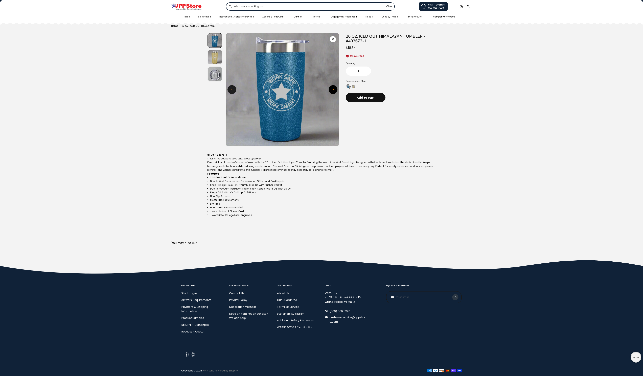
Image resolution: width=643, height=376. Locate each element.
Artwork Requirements (196, 300)
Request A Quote (192, 331)
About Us (283, 293)
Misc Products (415, 16)
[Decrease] (350, 71)
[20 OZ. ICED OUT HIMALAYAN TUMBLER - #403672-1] (333, 39)
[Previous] (231, 89)
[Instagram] (193, 354)
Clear (389, 6)
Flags (368, 16)
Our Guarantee (287, 300)
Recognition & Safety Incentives (235, 16)
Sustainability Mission (290, 314)
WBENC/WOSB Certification (295, 327)
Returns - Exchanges (195, 325)
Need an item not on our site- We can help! (248, 316)
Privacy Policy (238, 300)
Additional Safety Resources (295, 320)
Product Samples (192, 318)
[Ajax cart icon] (461, 6)
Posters (316, 16)
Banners (298, 16)
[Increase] (367, 71)
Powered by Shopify (226, 370)
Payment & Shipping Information (194, 309)
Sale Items (203, 16)
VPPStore (208, 370)
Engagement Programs (343, 16)
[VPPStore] (186, 6)
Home (187, 16)
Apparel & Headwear (272, 16)
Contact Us (236, 293)
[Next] (333, 89)
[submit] (455, 297)
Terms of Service (288, 307)
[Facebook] (187, 354)
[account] (468, 6)
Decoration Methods (242, 307)
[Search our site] (230, 6)
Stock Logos (189, 293)
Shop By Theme (390, 16)
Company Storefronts (444, 16)
